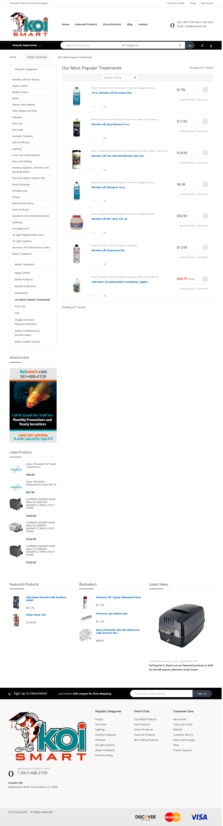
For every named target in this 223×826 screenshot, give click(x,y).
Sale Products (142, 724)
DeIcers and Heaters (23, 104)
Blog (129, 24)
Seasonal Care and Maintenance (30, 215)
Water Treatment (37, 57)
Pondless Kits (19, 190)
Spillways (17, 222)
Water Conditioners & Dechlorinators (27, 333)
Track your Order (175, 3)
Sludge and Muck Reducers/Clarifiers (26, 322)
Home (65, 24)
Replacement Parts (23, 203)
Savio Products (20, 209)
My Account (207, 3)
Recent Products (143, 729)
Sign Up (202, 693)
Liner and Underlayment (26, 155)
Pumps (16, 197)
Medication (133, 150)
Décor (15, 98)
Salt (17, 313)
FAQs (176, 745)
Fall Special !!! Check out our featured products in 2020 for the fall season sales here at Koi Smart (181, 667)
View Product (205, 90)
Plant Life (20, 306)
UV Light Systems (22, 241)
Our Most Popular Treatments (123, 87)
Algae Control (20, 85)
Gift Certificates (21, 142)
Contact (143, 24)
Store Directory (112, 24)
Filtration (17, 117)
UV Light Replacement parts (28, 234)
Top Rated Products (145, 719)
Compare (203, 99)
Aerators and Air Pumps (26, 79)
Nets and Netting (22, 161)
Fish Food (17, 129)
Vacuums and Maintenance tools (31, 247)
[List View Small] (66, 77)
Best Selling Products (146, 740)
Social (175, 661)
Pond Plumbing (21, 184)
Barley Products (24, 279)
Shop (192, 3)
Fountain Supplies (22, 136)
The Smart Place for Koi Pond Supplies (29, 3)
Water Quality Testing (27, 341)
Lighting (16, 148)
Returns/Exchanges (184, 740)
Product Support (182, 750)
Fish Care (17, 123)
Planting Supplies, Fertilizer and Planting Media (30, 169)
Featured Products (86, 24)
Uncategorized (20, 228)
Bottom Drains (20, 92)
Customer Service (183, 734)
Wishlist (177, 729)
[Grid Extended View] (71, 77)
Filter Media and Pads (24, 110)
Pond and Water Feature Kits (28, 178)
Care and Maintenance (160, 661)
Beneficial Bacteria (118, 150)
